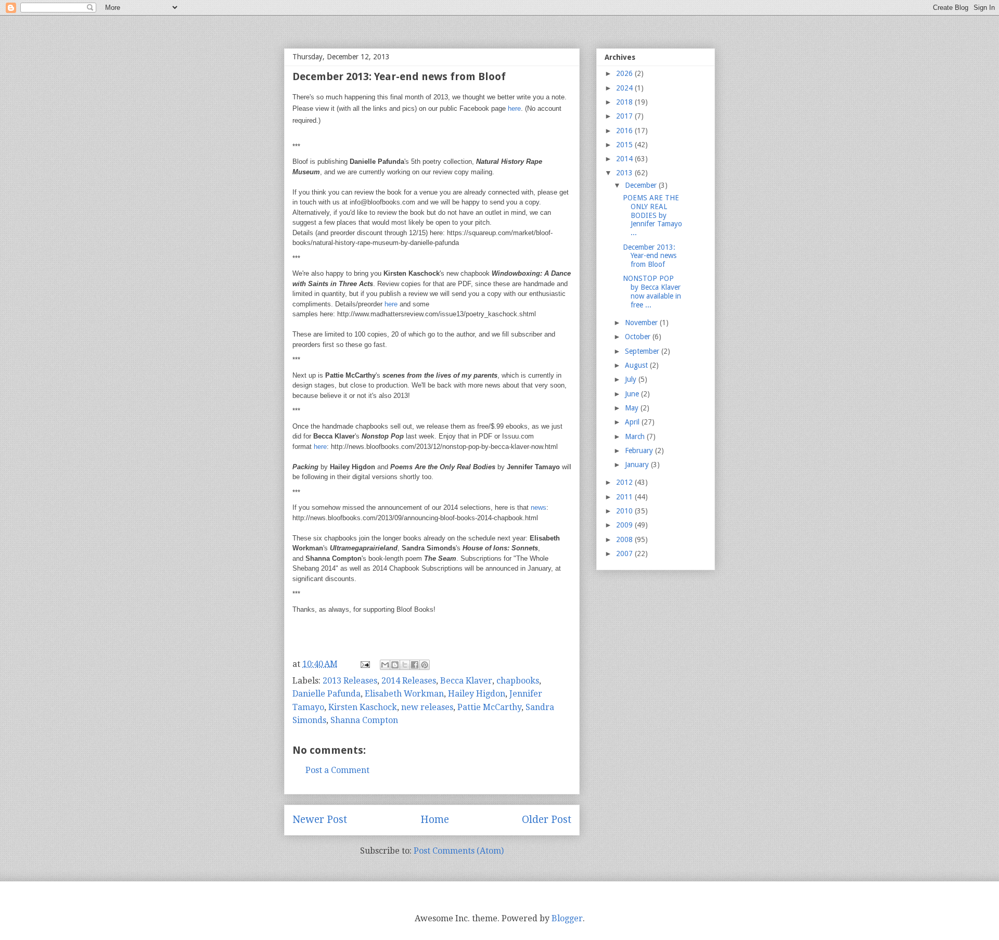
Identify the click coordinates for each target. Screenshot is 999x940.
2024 (625, 88)
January (638, 464)
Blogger (567, 918)
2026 (625, 73)
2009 (625, 525)
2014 (625, 158)
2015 (625, 144)
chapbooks (517, 681)
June (633, 394)
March (636, 436)
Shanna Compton (364, 720)
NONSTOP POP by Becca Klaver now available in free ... (652, 291)
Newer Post (319, 820)
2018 (625, 102)
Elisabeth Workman (404, 694)
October (638, 336)
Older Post (546, 820)
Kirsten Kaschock (362, 707)
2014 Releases (408, 681)
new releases (427, 707)
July (631, 379)
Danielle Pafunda (326, 694)
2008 (625, 539)
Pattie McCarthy (489, 707)
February (640, 450)
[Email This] (385, 665)
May (633, 408)
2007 (625, 553)
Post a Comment (337, 770)
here (514, 108)
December (642, 185)
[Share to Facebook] (414, 665)
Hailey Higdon (476, 694)
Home (434, 820)
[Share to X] (405, 665)
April (633, 422)
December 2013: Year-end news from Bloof (649, 256)
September (643, 351)
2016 (625, 130)
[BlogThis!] (395, 665)
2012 (625, 482)
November (642, 322)
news (538, 507)
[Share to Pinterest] (424, 665)
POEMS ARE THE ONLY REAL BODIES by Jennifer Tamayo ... (652, 215)
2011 (625, 497)
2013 (625, 173)
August (637, 365)
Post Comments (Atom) (459, 851)
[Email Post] (364, 664)
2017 (625, 116)
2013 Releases (350, 681)
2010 (625, 511)
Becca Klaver (466, 681)
